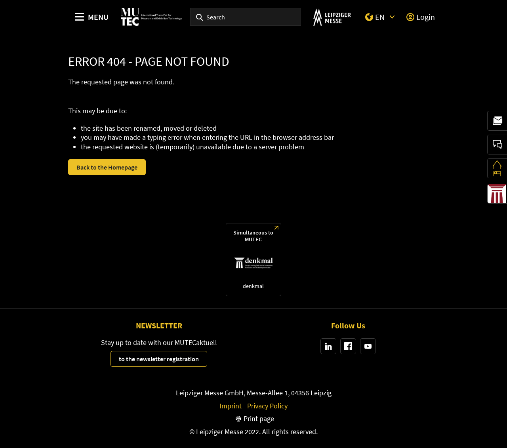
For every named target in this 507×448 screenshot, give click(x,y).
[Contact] (497, 144)
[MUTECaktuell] (497, 121)
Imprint (230, 406)
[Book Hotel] (497, 168)
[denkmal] (497, 194)
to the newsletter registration (159, 359)
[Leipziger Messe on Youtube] (368, 346)
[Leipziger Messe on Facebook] (348, 346)
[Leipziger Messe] (332, 17)
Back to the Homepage (106, 167)
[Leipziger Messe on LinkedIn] (328, 346)
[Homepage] (151, 17)
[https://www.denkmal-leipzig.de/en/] (253, 259)
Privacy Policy (267, 406)
